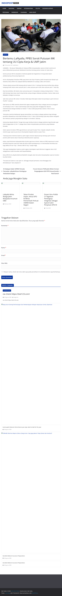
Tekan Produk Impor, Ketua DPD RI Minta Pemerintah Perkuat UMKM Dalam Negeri (30, 199)
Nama (3, 248)
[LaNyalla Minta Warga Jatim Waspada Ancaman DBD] (10, 183)
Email (3, 255)
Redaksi (16, 65)
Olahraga (24, 12)
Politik (38, 8)
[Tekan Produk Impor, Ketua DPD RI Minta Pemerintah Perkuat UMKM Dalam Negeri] (31, 183)
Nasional (11, 8)
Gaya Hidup (32, 12)
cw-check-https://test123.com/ (16, 294)
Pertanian (6, 12)
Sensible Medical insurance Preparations (14, 556)
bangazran (15, 297)
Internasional (28, 8)
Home (4, 8)
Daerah (19, 8)
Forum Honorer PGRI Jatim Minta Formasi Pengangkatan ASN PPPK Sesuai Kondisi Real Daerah (46, 171)
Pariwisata (14, 12)
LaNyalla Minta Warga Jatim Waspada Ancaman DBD (10, 197)
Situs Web (4, 263)
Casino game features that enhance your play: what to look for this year (22, 427)
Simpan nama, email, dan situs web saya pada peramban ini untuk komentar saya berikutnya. (31, 272)
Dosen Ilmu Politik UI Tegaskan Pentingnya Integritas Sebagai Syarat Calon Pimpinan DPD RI (51, 199)
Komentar (4, 225)
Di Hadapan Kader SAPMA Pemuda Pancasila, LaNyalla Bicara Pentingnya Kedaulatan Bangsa (14, 171)
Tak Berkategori (6, 290)
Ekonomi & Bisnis (47, 8)
